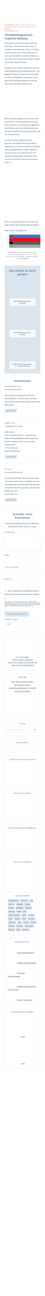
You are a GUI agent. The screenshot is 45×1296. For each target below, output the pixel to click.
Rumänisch (12, 922)
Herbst (19, 911)
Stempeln (12, 926)
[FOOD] (22, 1034)
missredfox (22, 9)
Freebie (27, 904)
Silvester (26, 922)
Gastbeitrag (19, 908)
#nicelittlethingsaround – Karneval (23, 302)
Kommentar (10, 532)
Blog (31, 900)
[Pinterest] (22, 748)
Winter (18, 930)
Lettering (31, 915)
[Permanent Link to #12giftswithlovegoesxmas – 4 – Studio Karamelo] (22, 370)
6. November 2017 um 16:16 (13, 472)
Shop (19, 922)
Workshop (25, 930)
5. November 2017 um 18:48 (13, 426)
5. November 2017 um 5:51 (13, 389)
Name (7, 555)
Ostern (11, 919)
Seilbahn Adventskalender (26, 963)
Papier (20, 26)
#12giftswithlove (14, 900)
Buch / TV (12, 904)
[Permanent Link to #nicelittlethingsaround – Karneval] (22, 307)
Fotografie (20, 904)
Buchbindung (10, 24)
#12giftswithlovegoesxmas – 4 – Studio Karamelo (22, 365)
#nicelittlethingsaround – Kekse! (23, 334)
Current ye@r (12, 619)
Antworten (10, 410)
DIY (17, 24)
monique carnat (10, 386)
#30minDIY (24, 900)
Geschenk (28, 908)
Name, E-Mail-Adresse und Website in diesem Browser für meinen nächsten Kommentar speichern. (22, 592)
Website (8, 579)
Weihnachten (29, 926)
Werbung (11, 930)
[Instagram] (21, 748)
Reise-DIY (31, 919)
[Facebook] (23, 748)
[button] (11, 236)
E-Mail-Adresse (12, 567)
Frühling (11, 908)
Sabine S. (8, 423)
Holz (24, 911)
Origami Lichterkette (24, 1000)
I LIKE (22, 24)
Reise (24, 919)
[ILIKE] (22, 1060)
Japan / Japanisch (14, 915)
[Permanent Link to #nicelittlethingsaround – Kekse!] (22, 338)
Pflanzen (17, 919)
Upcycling (20, 926)
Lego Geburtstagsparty (25, 953)
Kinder (24, 915)
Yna (6, 469)
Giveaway (12, 911)
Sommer (33, 922)
